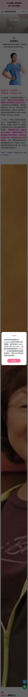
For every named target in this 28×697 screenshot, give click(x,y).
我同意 (14, 361)
